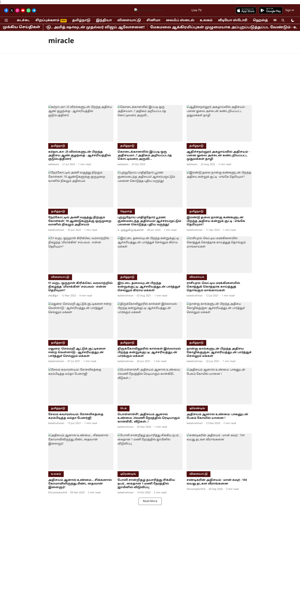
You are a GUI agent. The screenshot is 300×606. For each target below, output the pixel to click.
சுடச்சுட (23, 20)
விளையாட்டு (129, 20)
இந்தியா (104, 20)
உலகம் (206, 20)
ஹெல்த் (260, 20)
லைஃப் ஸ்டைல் (180, 20)
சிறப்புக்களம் (47, 20)
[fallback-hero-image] (80, 123)
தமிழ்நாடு (81, 20)
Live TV (196, 11)
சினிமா (153, 20)
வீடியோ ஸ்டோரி (232, 20)
